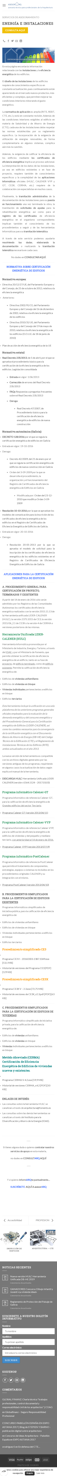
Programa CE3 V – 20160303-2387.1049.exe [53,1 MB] (25, 960)
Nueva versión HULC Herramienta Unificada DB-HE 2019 (28, 1278)
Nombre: (6, 1326)
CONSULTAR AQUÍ (35, 257)
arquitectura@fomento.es (37, 1107)
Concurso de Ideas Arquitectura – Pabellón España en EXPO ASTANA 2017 (26, 1437)
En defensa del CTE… (29, 1446)
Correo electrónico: (12, 1347)
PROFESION (43, 1220)
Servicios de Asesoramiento (20, 17)
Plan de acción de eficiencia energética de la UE (26, 345)
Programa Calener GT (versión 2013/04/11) (25, 812)
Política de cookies (28, 1465)
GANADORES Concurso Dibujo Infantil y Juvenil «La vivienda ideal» (31, 1290)
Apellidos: (7, 1336)
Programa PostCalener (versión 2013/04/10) (25, 884)
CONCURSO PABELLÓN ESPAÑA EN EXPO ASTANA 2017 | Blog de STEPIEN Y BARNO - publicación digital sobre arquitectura (26, 1427)
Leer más (40, 1473)
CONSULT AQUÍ (34, 1158)
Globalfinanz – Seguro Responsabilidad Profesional (24, 1414)
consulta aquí (15, 30)
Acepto (29, 1473)
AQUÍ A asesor (28, 1186)
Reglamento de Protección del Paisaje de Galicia (31, 1303)
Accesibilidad (14, 1220)
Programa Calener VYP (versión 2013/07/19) (26, 846)
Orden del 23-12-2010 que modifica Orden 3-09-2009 (34, 499)
